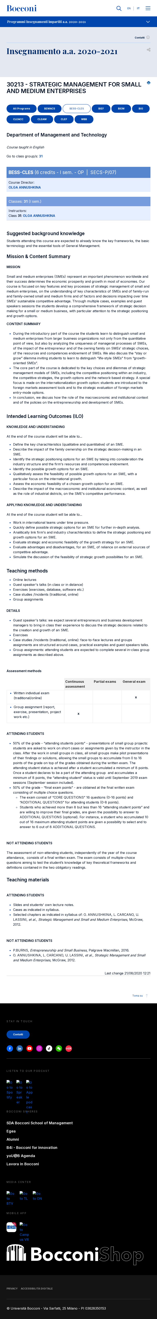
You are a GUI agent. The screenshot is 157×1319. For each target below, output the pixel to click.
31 (41, 156)
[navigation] (78, 21)
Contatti (140, 37)
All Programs (21, 108)
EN (129, 8)
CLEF (64, 119)
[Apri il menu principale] (148, 8)
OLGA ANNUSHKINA (25, 187)
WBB (84, 119)
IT (138, 8)
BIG (141, 108)
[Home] (22, 8)
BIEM (121, 108)
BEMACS (49, 108)
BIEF (101, 108)
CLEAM (42, 119)
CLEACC (18, 119)
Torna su (137, 995)
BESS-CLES (77, 108)
